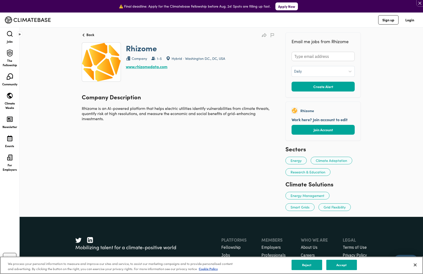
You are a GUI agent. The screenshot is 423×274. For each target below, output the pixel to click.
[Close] (415, 265)
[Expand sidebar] (20, 34)
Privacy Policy (355, 255)
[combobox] (294, 71)
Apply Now (286, 6)
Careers (308, 255)
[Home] (28, 20)
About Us (309, 247)
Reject (307, 264)
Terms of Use (355, 247)
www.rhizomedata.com (146, 66)
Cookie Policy (208, 268)
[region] (211, 265)
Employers (271, 247)
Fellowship (231, 247)
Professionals (273, 255)
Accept (341, 264)
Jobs (225, 255)
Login (409, 19)
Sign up (388, 19)
